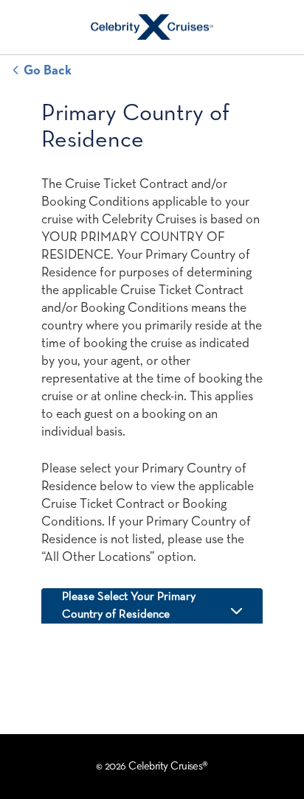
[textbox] (152, 606)
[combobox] (152, 606)
